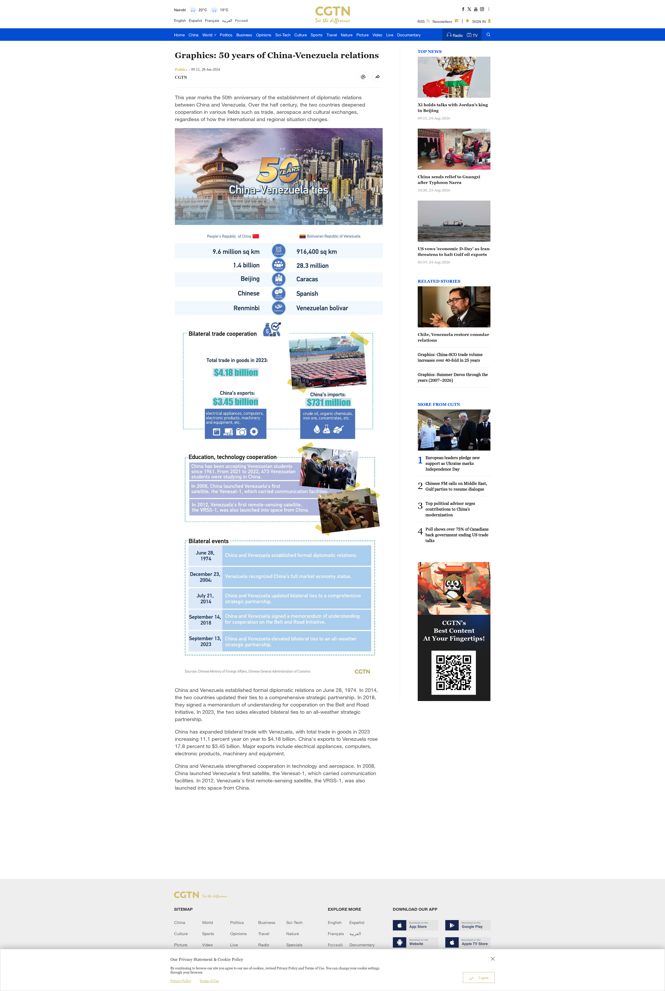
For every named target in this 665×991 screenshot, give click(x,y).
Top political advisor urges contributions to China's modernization (450, 509)
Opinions (263, 34)
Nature (347, 34)
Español (195, 20)
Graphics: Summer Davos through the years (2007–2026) (453, 377)
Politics (226, 34)
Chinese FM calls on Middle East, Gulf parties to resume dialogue (456, 486)
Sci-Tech (282, 34)
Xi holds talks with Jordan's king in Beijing (453, 107)
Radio (458, 35)
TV (475, 35)
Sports (317, 34)
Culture (300, 34)
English (180, 20)
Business (244, 34)
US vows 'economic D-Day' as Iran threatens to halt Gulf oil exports (454, 251)
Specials (294, 944)
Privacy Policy (180, 981)
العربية (227, 20)
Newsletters (442, 21)
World (208, 34)
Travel (332, 34)
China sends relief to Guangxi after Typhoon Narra (449, 179)
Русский (241, 20)
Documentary (409, 34)
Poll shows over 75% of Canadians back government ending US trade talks (457, 535)
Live (389, 34)
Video (377, 34)
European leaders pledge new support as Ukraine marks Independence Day (452, 463)
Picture (362, 34)
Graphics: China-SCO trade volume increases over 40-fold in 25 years (450, 357)
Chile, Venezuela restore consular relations (453, 337)
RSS (421, 21)
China (193, 34)
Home (179, 34)
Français (212, 20)
